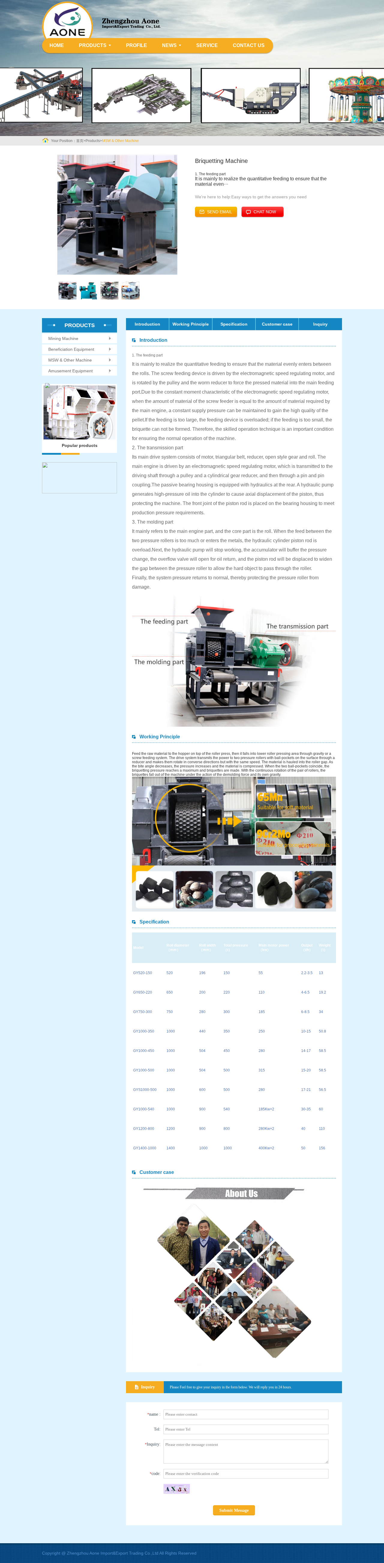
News (169, 45)
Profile (136, 45)
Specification (234, 324)
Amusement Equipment (70, 370)
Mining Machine (63, 338)
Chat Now (265, 211)
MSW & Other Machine (120, 141)
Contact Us (249, 45)
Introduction (147, 324)
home (57, 45)
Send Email (219, 211)
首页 (79, 141)
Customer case (277, 324)
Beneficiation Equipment (71, 349)
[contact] (79, 477)
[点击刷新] (177, 1489)
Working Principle (190, 324)
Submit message (234, 1510)
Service (207, 45)
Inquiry (320, 324)
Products (92, 45)
